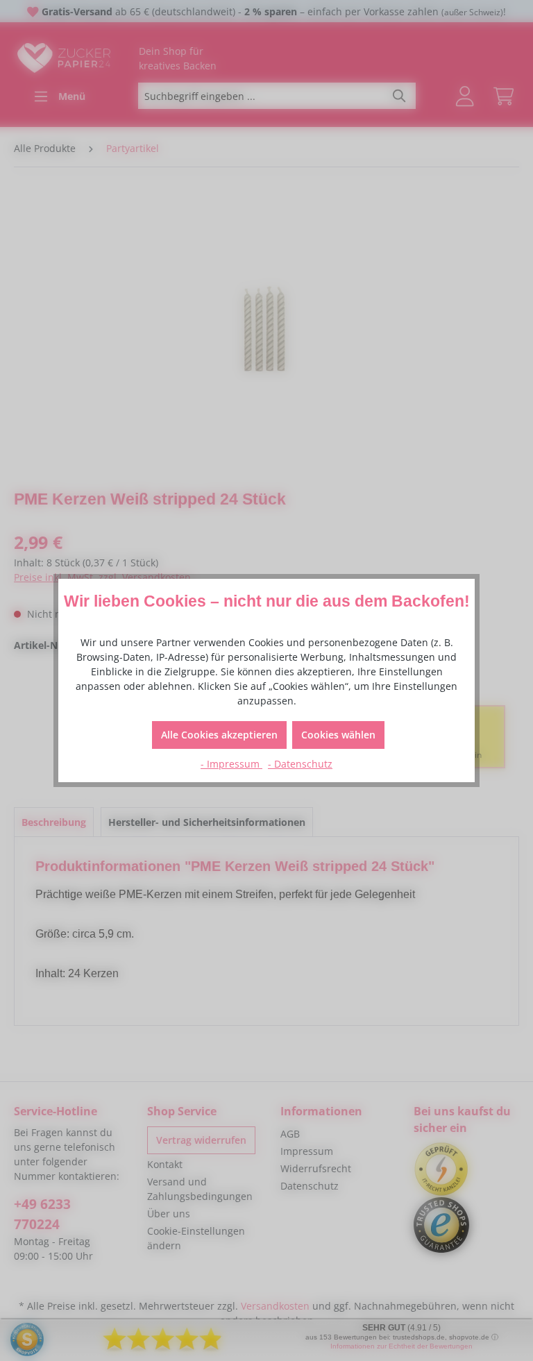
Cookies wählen (338, 734)
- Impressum (231, 763)
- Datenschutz (300, 763)
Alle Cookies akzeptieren (219, 734)
